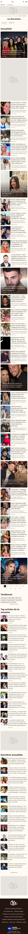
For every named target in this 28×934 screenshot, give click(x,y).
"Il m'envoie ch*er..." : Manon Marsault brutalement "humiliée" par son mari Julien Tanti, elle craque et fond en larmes (18, 231)
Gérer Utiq (12, 922)
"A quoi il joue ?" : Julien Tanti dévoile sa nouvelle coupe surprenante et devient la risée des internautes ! (18, 299)
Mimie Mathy (11, 597)
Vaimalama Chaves (5, 602)
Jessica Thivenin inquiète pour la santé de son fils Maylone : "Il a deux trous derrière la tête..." (18, 202)
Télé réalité (16, 15)
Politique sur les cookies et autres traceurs (13, 914)
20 (15, 588)
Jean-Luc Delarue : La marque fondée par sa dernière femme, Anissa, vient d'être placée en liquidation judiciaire (17, 713)
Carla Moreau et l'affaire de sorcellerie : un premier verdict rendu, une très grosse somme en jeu (19, 437)
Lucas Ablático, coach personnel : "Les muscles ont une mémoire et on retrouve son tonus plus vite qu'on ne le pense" (17, 856)
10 (11, 588)
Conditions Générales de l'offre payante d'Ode (13, 919)
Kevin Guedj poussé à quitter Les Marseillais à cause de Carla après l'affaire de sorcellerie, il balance (12, 385)
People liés (11, 22)
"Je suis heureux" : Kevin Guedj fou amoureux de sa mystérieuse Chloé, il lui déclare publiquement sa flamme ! (19, 258)
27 (19, 588)
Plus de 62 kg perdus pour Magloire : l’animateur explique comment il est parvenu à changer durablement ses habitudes (17, 685)
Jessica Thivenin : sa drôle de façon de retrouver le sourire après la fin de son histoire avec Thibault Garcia (19, 106)
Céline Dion (13, 602)
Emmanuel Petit (10, 600)
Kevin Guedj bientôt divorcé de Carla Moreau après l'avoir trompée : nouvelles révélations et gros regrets (13, 482)
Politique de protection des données (13, 916)
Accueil (2, 15)
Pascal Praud (18, 600)
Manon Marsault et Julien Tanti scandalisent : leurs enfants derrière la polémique (18, 423)
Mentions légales (19, 911)
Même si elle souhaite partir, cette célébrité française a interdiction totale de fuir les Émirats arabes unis (13, 52)
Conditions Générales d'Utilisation (13, 908)
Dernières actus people (8, 15)
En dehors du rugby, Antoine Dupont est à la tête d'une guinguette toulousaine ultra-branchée (17, 865)
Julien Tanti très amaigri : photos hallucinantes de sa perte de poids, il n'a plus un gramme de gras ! (19, 450)
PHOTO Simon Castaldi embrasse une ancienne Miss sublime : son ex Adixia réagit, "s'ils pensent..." (13, 288)
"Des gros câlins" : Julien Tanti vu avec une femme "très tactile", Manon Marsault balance (13, 578)
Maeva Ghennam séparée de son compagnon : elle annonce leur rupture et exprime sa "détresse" (19, 547)
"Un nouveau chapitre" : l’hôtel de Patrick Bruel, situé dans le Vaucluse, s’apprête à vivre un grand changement (17, 618)
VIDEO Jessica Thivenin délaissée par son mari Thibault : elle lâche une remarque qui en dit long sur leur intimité (18, 341)
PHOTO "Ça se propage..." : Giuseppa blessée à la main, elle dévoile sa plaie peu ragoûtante (13, 191)
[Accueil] (12, 1)
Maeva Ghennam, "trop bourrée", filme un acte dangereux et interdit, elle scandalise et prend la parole (19, 534)
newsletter (26, 2)
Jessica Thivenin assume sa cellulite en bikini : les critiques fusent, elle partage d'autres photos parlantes (19, 396)
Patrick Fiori (18, 597)
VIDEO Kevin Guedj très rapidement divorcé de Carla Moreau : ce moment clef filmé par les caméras (19, 354)
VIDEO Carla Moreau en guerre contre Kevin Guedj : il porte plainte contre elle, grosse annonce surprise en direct (19, 147)
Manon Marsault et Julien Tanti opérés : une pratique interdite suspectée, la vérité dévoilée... (19, 505)
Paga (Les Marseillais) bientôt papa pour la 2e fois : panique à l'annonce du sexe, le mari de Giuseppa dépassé (18, 133)
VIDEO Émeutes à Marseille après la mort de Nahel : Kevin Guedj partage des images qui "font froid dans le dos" (19, 410)
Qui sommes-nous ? (8, 911)
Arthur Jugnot (4, 597)
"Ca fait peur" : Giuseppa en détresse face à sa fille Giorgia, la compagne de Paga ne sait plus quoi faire (19, 492)
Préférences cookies (21, 922)
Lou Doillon (3, 600)
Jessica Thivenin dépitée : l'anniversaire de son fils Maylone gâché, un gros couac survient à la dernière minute (18, 161)
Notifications (5, 922)
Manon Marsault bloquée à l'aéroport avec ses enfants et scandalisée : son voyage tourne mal (19, 243)
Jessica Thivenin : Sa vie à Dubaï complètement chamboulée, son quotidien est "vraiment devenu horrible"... (18, 216)
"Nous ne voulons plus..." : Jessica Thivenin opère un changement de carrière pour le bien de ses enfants (19, 326)
